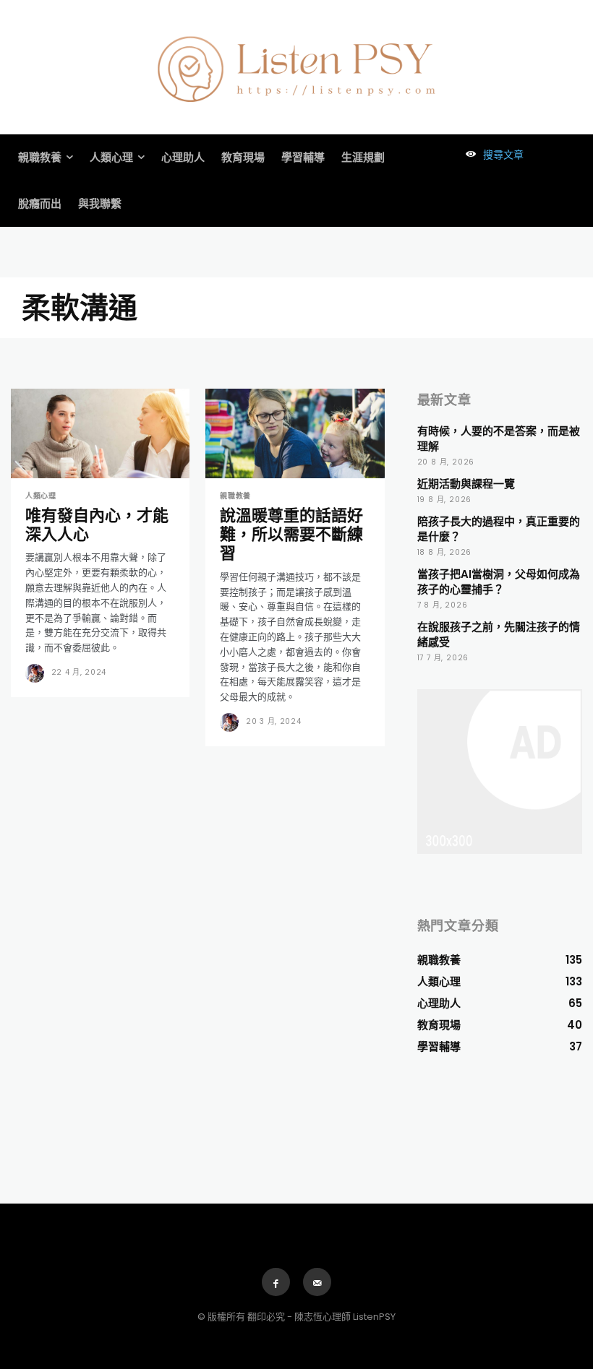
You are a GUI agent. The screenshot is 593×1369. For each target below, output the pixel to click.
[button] (491, 154)
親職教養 (235, 496)
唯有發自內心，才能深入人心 (96, 524)
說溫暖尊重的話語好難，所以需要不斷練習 (291, 534)
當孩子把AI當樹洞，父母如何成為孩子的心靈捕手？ (498, 581)
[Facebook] (276, 1282)
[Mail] (317, 1282)
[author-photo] (36, 673)
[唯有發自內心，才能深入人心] (100, 433)
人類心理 (40, 496)
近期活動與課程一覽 (466, 483)
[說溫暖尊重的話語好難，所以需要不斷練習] (294, 433)
